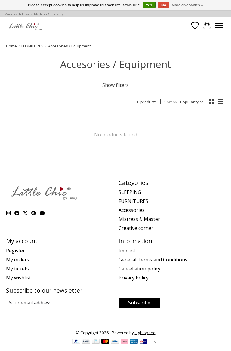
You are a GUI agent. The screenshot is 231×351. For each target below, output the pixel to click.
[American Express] (134, 342)
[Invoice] (96, 342)
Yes (149, 5)
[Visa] (115, 342)
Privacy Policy (134, 277)
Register (15, 250)
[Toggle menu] (219, 26)
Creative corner (136, 228)
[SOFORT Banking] (124, 342)
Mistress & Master (139, 219)
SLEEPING (130, 192)
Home (11, 46)
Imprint (127, 250)
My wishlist (18, 277)
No (163, 5)
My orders (17, 259)
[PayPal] (76, 342)
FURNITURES (32, 46)
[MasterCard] (105, 342)
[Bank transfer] (86, 342)
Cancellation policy (139, 268)
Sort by (170, 102)
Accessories (132, 210)
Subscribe (139, 302)
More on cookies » (187, 5)
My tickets (17, 268)
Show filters (115, 85)
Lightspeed (145, 332)
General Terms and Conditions (153, 259)
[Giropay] (143, 342)
